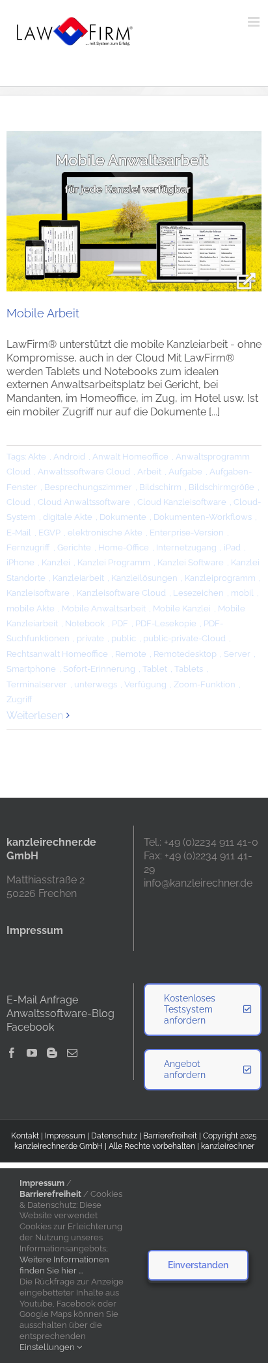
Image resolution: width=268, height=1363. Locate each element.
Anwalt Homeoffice (130, 456)
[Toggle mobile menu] (254, 22)
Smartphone (31, 669)
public (123, 638)
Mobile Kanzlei (182, 608)
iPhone (20, 562)
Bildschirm (160, 487)
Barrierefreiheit (170, 1135)
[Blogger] (52, 1053)
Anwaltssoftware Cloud (84, 471)
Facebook (30, 1027)
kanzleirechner (227, 1146)
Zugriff (20, 699)
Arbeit (149, 471)
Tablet (154, 669)
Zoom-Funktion (204, 684)
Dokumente (123, 517)
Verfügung (145, 684)
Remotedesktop (185, 654)
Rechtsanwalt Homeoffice (57, 654)
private (90, 638)
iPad (232, 547)
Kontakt (25, 1135)
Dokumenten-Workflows (203, 517)
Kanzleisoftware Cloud (121, 593)
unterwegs (95, 684)
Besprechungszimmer (88, 487)
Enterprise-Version (187, 532)
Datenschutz (114, 1135)
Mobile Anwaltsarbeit (104, 608)
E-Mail (19, 532)
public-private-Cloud (184, 638)
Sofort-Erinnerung (99, 669)
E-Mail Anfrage (42, 1000)
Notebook (85, 623)
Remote (130, 654)
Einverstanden (198, 1265)
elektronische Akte (105, 532)
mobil (242, 593)
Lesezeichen (198, 593)
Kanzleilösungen (144, 578)
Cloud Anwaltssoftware (84, 502)
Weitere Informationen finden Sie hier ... (64, 1265)
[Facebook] (12, 1053)
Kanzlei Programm (113, 562)
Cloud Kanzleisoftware (181, 502)
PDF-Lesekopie (165, 623)
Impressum (65, 1135)
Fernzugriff (28, 547)
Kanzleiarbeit (78, 578)
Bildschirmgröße (221, 487)
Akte (37, 456)
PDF (120, 623)
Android (69, 456)
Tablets (188, 669)
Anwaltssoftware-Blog (60, 1013)
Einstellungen (48, 1347)
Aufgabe (185, 471)
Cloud (19, 502)
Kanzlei (56, 562)
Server (237, 654)
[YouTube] (32, 1053)
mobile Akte (31, 608)
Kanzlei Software (190, 562)
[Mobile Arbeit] (134, 211)
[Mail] (72, 1053)
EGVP (49, 532)
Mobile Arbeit (43, 313)
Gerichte (74, 547)
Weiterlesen (35, 715)
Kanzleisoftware (38, 593)
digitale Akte (67, 517)
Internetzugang (186, 547)
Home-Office (123, 547)
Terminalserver (37, 684)
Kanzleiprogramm (220, 578)
